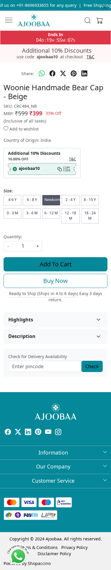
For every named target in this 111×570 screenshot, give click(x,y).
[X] (18, 433)
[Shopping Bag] (98, 20)
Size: (8, 191)
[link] (87, 20)
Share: (27, 73)
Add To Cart (56, 264)
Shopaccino (39, 563)
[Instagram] (58, 433)
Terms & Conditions (38, 547)
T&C (90, 56)
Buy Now (55, 281)
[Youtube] (48, 433)
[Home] (34, 20)
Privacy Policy (74, 547)
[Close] (104, 7)
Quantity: (13, 236)
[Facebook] (8, 433)
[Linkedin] (28, 433)
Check (92, 366)
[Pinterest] (38, 433)
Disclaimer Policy (54, 553)
